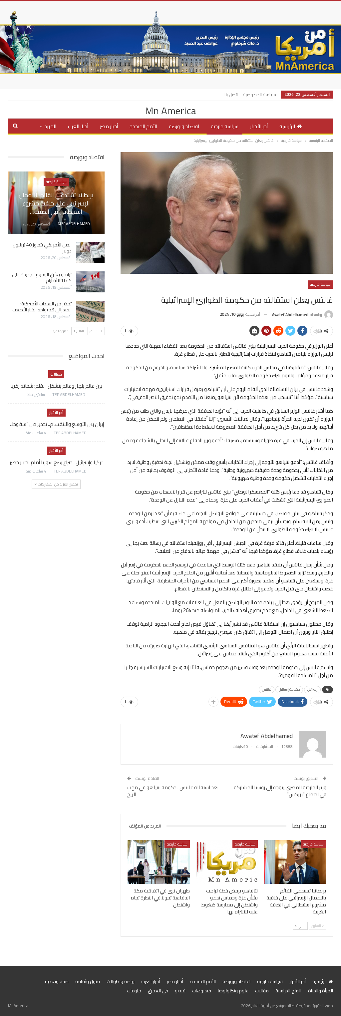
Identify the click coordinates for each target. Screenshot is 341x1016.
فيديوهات (201, 990)
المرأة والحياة (320, 990)
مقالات (56, 374)
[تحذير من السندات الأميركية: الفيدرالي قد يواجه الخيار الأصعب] (90, 311)
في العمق (158, 990)
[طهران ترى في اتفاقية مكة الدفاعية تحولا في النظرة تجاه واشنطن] (159, 862)
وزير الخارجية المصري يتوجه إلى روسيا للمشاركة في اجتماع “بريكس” (280, 791)
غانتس (266, 689)
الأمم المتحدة (143, 126)
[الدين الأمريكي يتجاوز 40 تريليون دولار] (90, 252)
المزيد (50, 126)
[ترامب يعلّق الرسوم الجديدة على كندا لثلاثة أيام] (90, 282)
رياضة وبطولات (121, 981)
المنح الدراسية (288, 990)
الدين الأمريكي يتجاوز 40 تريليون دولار (42, 247)
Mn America (170, 110)
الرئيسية (287, 126)
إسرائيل (312, 689)
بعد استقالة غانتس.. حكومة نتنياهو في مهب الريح (172, 791)
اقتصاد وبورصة (184, 126)
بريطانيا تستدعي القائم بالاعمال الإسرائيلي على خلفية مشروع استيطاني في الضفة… (56, 203)
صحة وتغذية (57, 981)
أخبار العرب (78, 126)
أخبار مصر (109, 126)
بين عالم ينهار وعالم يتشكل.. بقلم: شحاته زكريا (56, 386)
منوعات (134, 990)
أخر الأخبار (259, 126)
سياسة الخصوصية (259, 95)
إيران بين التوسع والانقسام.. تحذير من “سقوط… (56, 424)
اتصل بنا (231, 95)
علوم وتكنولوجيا (233, 990)
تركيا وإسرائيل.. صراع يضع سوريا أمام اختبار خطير (56, 462)
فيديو (180, 990)
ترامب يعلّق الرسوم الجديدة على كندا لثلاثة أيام (42, 277)
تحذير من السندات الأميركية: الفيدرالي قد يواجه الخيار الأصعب (42, 306)
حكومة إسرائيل (289, 689)
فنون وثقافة (87, 981)
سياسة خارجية (224, 126)
